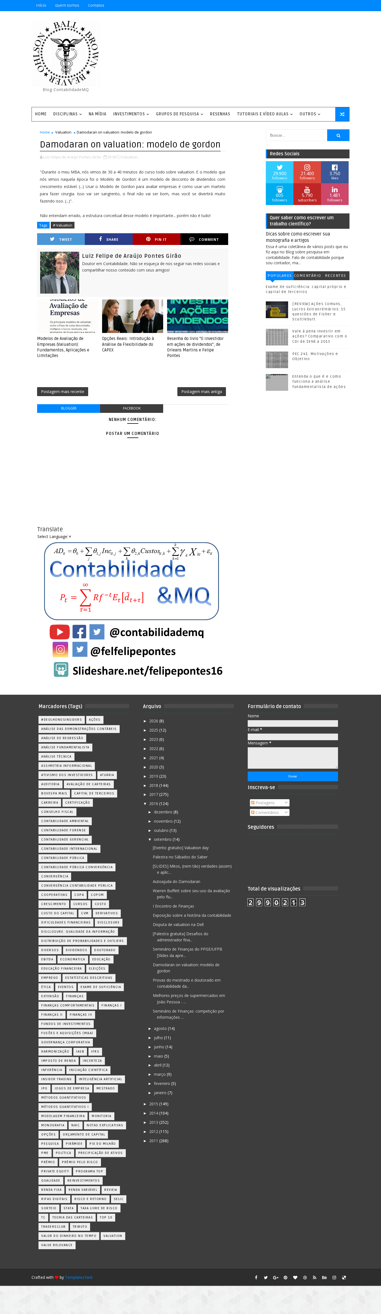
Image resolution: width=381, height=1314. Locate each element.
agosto (161, 1028)
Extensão (50, 996)
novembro (164, 821)
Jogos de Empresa (72, 1088)
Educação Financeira (61, 969)
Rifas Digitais (54, 1199)
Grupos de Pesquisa (177, 114)
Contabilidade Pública (63, 858)
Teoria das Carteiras (72, 1217)
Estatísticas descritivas (89, 978)
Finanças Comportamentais (68, 1005)
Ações (95, 720)
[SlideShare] (334, 5)
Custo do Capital (57, 913)
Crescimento (53, 904)
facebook (132, 408)
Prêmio (48, 1162)
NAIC (75, 1125)
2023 (154, 739)
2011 (154, 1140)
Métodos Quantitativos (63, 1098)
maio (159, 1056)
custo (101, 904)
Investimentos (129, 114)
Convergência (54, 876)
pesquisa (50, 1144)
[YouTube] (305, 5)
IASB (80, 1051)
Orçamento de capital (84, 1134)
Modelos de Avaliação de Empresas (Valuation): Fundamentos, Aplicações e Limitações (63, 347)
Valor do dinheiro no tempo (69, 1236)
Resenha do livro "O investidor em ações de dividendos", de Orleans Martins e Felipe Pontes (195, 347)
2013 (154, 1122)
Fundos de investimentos (66, 1024)
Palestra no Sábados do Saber (180, 857)
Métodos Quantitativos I (65, 1107)
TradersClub (53, 1227)
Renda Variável (83, 1190)
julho (159, 1037)
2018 (154, 785)
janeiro (161, 1092)
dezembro (163, 812)
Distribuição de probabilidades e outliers (82, 941)
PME (45, 1153)
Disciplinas (65, 114)
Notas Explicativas (105, 1125)
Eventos (66, 987)
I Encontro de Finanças (173, 906)
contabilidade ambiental (65, 821)
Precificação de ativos (100, 1153)
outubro (162, 830)
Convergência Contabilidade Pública (77, 886)
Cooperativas (54, 895)
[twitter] (266, 1277)
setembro (163, 839)
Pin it (161, 239)
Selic (119, 1199)
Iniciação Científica (88, 1070)
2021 (154, 757)
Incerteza (92, 1061)
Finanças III (81, 1015)
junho (159, 1046)
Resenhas (220, 114)
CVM (85, 913)
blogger (68, 408)
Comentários (307, 276)
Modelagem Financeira (63, 1116)
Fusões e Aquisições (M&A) (67, 1033)
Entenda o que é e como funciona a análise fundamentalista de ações (319, 381)
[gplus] (275, 1277)
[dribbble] (305, 1277)
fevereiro (162, 1083)
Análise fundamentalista (65, 747)
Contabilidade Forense (63, 830)
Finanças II (52, 1015)
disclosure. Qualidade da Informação (78, 932)
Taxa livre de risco (99, 1208)
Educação (101, 959)
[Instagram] (314, 5)
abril (158, 1065)
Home (41, 114)
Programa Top (89, 1171)
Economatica (72, 959)
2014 (154, 1113)
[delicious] (344, 1277)
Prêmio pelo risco (80, 1162)
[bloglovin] (295, 1277)
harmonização (55, 1051)
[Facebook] (324, 5)
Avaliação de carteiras (89, 784)
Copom (97, 895)
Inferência (51, 1070)
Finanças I (112, 1005)
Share (112, 239)
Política (63, 1153)
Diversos (50, 950)
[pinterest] (285, 1277)
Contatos (96, 5)
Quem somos (67, 5)
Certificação (77, 803)
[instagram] (334, 1277)
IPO (44, 1088)
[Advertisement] (247, 59)
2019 (154, 776)
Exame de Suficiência (101, 987)
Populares (279, 275)
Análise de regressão (62, 738)
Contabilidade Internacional (69, 849)
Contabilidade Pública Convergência (77, 867)
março (160, 1074)
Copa (79, 895)
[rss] (314, 1277)
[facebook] (256, 1277)
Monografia (52, 1125)
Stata (69, 1208)
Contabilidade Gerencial (65, 839)
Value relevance (57, 1245)
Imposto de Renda (58, 1061)
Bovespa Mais (54, 793)
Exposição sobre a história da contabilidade (192, 915)
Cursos (80, 904)
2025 (154, 730)
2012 (154, 1131)
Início (41, 5)
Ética (46, 987)
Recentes (335, 275)
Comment (209, 239)
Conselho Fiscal (57, 812)
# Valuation (62, 225)
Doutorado (105, 950)
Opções (48, 1134)
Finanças (75, 996)
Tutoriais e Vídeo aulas (263, 114)
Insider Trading (56, 1079)
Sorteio (49, 1208)
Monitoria (102, 1116)
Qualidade (51, 1181)
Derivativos (107, 913)
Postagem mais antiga (201, 391)
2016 (154, 803)
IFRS (95, 1051)
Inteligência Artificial (100, 1079)
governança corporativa (65, 1042)
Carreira (49, 803)
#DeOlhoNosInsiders (61, 720)
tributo (80, 1227)
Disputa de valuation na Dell (178, 924)
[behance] (324, 1277)
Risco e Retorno (90, 1199)
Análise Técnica (56, 756)
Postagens (264, 802)
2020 (154, 767)
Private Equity (55, 1171)
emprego (49, 978)
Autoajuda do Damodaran (176, 881)
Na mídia (98, 114)
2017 (154, 794)
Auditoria (50, 784)
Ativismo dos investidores (67, 775)
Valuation (63, 132)
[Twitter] (344, 5)
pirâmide (74, 1144)
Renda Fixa (51, 1190)
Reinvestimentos (83, 1181)
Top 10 (106, 1217)
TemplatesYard (78, 1277)
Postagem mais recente (62, 391)
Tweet (65, 239)
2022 (154, 748)
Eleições (97, 969)
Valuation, (129, 157)
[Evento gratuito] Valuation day (181, 847)
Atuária (107, 775)
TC (43, 1217)
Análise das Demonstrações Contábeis (79, 729)
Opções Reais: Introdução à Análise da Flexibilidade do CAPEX (128, 344)
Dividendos (76, 950)
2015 (154, 1103)
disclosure (109, 922)
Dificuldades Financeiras (66, 922)
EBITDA (47, 959)
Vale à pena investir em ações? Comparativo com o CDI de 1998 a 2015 (319, 336)
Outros (308, 114)
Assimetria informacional (66, 766)
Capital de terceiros (94, 793)
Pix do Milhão (103, 1144)
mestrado (106, 1088)
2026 (154, 720)
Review (110, 1190)
